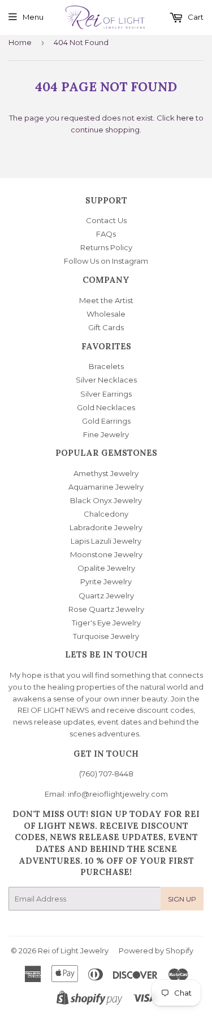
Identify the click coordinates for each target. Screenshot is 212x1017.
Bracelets (106, 366)
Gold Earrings (106, 420)
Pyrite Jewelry (106, 581)
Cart (195, 16)
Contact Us (106, 220)
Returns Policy (106, 247)
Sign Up (182, 899)
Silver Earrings (106, 393)
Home (20, 42)
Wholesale (106, 313)
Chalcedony (106, 513)
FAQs (106, 233)
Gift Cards (106, 327)
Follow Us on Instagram (106, 260)
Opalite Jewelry (106, 567)
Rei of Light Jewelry (73, 950)
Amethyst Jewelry (106, 473)
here (185, 117)
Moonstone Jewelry (106, 554)
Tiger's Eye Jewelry (106, 622)
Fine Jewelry (106, 434)
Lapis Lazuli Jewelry (106, 540)
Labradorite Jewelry (106, 527)
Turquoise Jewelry (106, 636)
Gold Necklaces (106, 407)
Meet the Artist (106, 300)
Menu (33, 16)
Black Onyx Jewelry (106, 500)
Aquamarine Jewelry (106, 486)
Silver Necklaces (106, 379)
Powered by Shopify (156, 950)
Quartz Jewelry (106, 595)
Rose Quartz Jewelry (106, 609)
